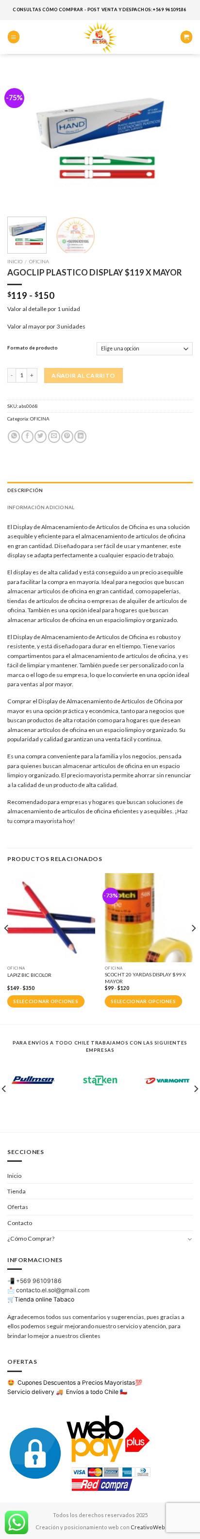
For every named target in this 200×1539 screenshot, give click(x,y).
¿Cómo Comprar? (30, 1238)
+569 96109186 (39, 1280)
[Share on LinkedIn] (80, 436)
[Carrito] (186, 37)
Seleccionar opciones (45, 1001)
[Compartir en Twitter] (40, 436)
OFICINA (39, 261)
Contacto (19, 1223)
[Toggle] (190, 1239)
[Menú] (13, 37)
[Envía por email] (54, 436)
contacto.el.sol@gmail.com (53, 1290)
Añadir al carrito (83, 375)
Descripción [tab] (25, 490)
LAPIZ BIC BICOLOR (29, 975)
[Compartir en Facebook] (27, 436)
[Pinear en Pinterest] (67, 436)
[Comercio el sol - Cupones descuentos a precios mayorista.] (100, 37)
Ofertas (17, 1206)
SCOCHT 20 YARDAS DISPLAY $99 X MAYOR (145, 977)
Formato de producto (32, 347)
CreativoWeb (148, 1527)
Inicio (14, 261)
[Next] (176, 140)
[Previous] (23, 140)
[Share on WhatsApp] (14, 436)
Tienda (16, 1191)
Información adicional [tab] (40, 507)
